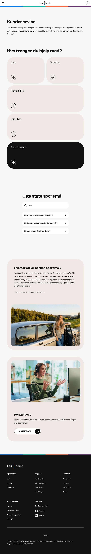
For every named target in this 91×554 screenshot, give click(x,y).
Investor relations (13, 511)
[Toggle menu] (3, 3)
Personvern (67, 479)
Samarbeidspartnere (14, 515)
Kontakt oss (39, 488)
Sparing (9, 483)
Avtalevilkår (67, 488)
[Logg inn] (87, 3)
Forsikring (10, 488)
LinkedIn (41, 515)
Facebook (42, 511)
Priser (65, 492)
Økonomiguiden (40, 483)
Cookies (66, 483)
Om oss (10, 506)
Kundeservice (39, 479)
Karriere (10, 519)
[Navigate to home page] (45, 3)
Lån (8, 479)
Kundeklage (39, 492)
